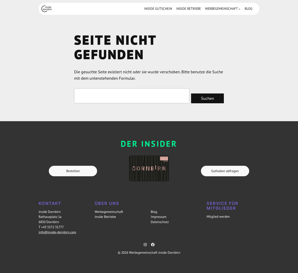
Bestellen (73, 171)
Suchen (207, 98)
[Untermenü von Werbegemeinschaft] (240, 9)
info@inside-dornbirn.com (57, 232)
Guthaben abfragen (225, 171)
